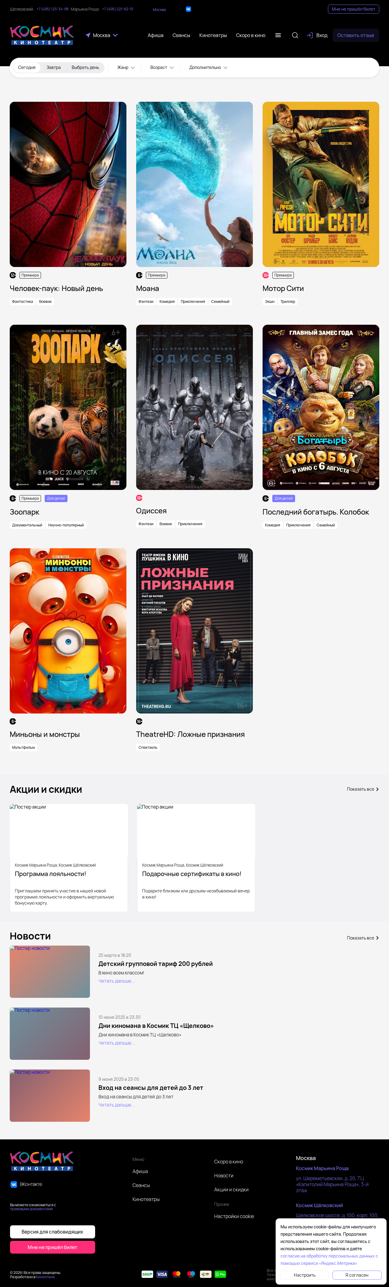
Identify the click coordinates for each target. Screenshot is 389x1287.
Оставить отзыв (355, 35)
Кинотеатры (146, 1199)
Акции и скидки (231, 1189)
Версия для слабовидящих (52, 1231)
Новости (223, 1175)
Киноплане (45, 1276)
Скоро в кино (228, 1161)
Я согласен (357, 1275)
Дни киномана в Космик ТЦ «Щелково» (156, 1025)
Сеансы (141, 1185)
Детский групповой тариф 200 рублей (155, 963)
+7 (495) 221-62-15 (117, 9)
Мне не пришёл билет (353, 9)
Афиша (140, 1171)
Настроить (304, 1275)
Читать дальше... (116, 981)
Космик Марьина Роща (322, 1168)
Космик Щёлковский (319, 1205)
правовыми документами (31, 1208)
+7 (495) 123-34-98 (52, 9)
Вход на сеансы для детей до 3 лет (150, 1087)
